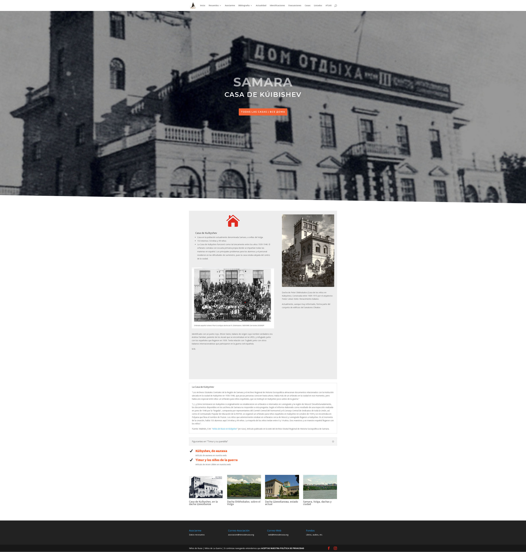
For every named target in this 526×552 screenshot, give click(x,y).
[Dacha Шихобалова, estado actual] (282, 499)
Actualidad (261, 6)
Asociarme (230, 6)
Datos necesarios (197, 534)
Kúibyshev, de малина (211, 451)
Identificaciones (277, 6)
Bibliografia (244, 6)
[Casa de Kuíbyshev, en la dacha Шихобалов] (206, 499)
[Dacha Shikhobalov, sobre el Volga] (244, 499)
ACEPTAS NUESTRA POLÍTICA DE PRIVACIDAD (282, 548)
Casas (307, 6)
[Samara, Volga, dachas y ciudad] (320, 499)
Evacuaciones (294, 6)
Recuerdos (214, 6)
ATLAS (328, 6)
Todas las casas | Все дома (263, 112)
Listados (318, 6)
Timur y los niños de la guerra (216, 460)
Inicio (202, 6)
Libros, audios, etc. (314, 534)
